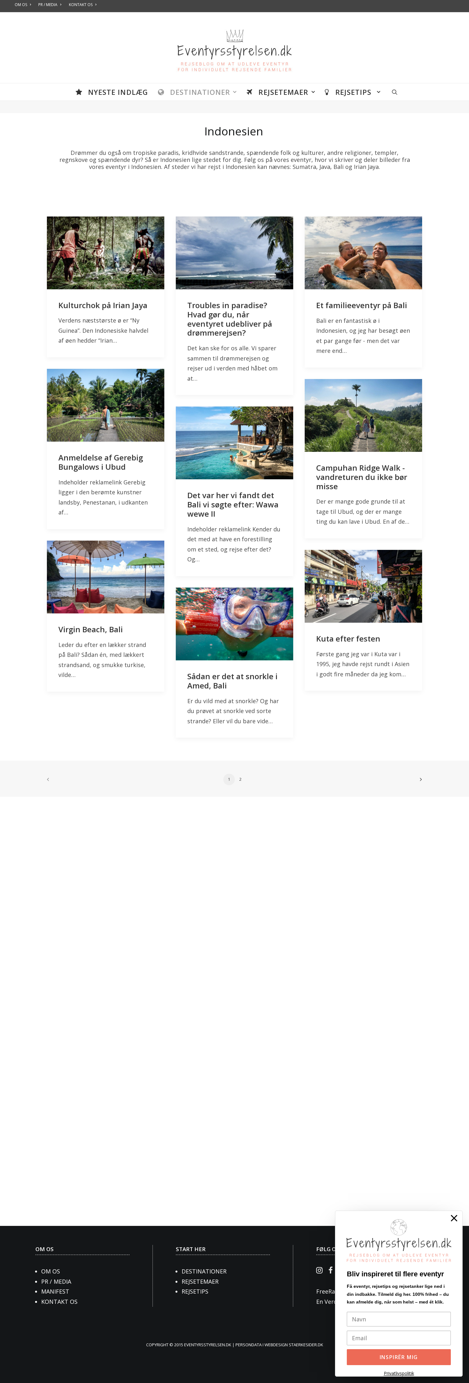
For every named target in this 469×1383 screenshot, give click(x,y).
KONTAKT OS (59, 1301)
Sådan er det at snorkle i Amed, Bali (232, 681)
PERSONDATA (249, 1345)
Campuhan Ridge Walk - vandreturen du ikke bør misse (361, 476)
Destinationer (200, 92)
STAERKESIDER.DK (306, 1345)
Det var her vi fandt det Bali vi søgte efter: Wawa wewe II (233, 504)
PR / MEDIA (56, 1281)
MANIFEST (55, 1291)
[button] (395, 92)
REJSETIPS (195, 1291)
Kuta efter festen (348, 638)
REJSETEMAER (200, 1281)
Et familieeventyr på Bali (361, 305)
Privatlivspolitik (399, 1373)
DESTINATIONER (204, 1271)
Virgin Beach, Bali (90, 629)
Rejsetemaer (283, 92)
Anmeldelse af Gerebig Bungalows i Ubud (100, 462)
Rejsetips (354, 92)
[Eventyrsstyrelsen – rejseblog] (234, 47)
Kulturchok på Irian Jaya (102, 305)
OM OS (44, 1249)
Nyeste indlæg (118, 92)
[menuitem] (111, 92)
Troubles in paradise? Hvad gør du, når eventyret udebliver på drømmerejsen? (229, 319)
